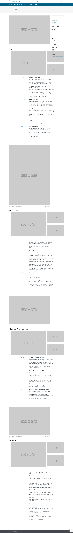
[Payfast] (29, 29)
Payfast (12, 49)
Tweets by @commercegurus (57, 56)
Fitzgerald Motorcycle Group (18, 329)
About (25, 4)
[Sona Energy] (29, 175)
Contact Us (31, 4)
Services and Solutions (18, 4)
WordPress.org (55, 44)
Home (10, 4)
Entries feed (55, 41)
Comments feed (55, 43)
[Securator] (29, 421)
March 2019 (55, 31)
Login (36, 4)
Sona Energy (13, 210)
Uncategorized (55, 35)
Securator (12, 440)
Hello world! (54, 22)
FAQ (40, 4)
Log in (54, 40)
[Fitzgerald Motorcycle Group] (29, 309)
